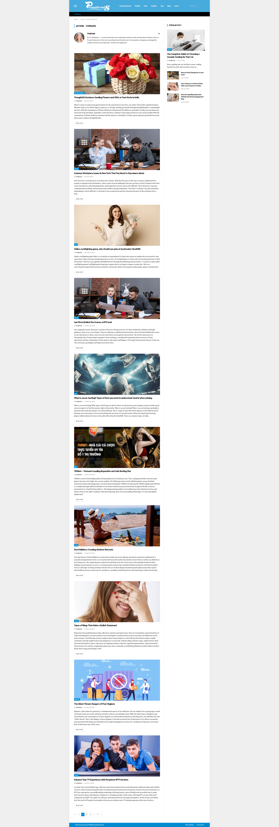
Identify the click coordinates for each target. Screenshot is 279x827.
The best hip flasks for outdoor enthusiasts (99, 14)
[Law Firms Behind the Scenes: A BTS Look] (117, 298)
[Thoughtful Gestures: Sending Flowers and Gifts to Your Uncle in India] (117, 73)
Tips (162, 6)
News (169, 49)
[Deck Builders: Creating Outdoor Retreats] (117, 525)
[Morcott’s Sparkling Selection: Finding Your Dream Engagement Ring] (173, 97)
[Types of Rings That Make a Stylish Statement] (117, 601)
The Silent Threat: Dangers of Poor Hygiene (94, 703)
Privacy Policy (189, 825)
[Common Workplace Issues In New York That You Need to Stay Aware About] (117, 149)
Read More (79, 123)
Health (137, 6)
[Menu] (75, 6)
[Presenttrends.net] (97, 6)
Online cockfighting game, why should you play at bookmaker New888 (107, 249)
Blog (169, 6)
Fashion (154, 6)
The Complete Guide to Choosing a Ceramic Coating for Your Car (183, 55)
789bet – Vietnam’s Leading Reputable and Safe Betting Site (102, 471)
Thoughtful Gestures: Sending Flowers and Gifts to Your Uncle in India (106, 97)
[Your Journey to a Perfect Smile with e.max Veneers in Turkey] (173, 86)
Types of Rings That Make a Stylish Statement (95, 625)
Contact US (200, 825)
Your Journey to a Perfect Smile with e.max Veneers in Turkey (192, 85)
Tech (145, 6)
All (76, 244)
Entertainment (125, 6)
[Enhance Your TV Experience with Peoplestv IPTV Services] (117, 756)
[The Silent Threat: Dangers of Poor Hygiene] (117, 680)
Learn (176, 6)
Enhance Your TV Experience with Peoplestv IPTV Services (101, 779)
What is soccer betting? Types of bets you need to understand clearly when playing (113, 398)
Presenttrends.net (81, 825)
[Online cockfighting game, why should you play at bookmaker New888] (117, 225)
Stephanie (91, 33)
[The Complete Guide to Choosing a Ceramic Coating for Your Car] (186, 40)
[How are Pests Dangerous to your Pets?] (173, 75)
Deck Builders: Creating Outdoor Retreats (93, 549)
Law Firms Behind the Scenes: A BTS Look (93, 322)
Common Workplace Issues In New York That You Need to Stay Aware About (109, 173)
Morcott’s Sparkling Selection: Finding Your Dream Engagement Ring (192, 97)
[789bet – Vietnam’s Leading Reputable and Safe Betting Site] (117, 447)
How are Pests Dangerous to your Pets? (192, 74)
